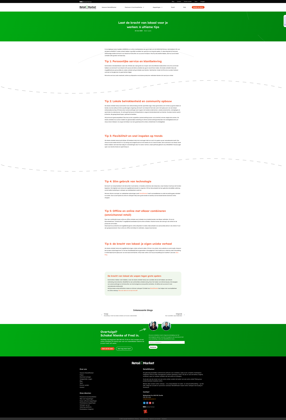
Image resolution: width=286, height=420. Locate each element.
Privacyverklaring (144, 418)
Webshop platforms (85, 407)
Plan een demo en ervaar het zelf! (127, 290)
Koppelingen (157, 7)
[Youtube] (150, 403)
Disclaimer (164, 418)
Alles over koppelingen (86, 399)
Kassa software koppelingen (88, 401)
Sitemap (137, 418)
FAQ (184, 7)
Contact (179, 1)
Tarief (173, 7)
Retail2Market (143, 193)
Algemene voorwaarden (154, 418)
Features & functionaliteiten (133, 7)
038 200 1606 (147, 397)
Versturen (153, 347)
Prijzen (82, 375)
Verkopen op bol (85, 405)
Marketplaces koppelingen (88, 403)
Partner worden (188, 1)
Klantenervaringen (85, 377)
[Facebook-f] (147, 403)
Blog (173, 1)
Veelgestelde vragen (86, 379)
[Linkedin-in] (144, 403)
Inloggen (202, 1)
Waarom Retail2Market (109, 7)
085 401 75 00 (123, 339)
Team (196, 1)
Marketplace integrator (87, 409)
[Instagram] (153, 403)
